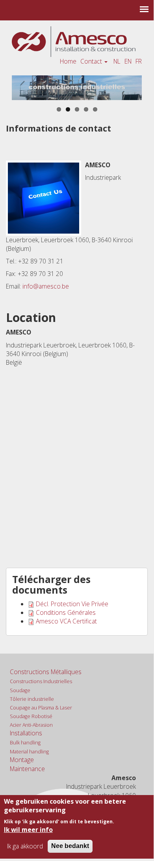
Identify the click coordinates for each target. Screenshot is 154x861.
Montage (22, 759)
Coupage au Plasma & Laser (41, 707)
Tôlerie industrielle (32, 699)
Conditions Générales (66, 612)
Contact (92, 61)
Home (68, 61)
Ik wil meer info (28, 829)
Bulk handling (25, 742)
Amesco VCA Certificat (66, 621)
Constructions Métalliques (46, 671)
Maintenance (27, 768)
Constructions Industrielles (41, 681)
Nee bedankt (70, 846)
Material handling (29, 751)
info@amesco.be (45, 286)
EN (128, 61)
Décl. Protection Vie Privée (72, 604)
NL (117, 61)
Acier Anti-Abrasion (31, 725)
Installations (26, 733)
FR (138, 61)
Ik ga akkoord (25, 846)
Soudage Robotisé (31, 716)
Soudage (20, 690)
